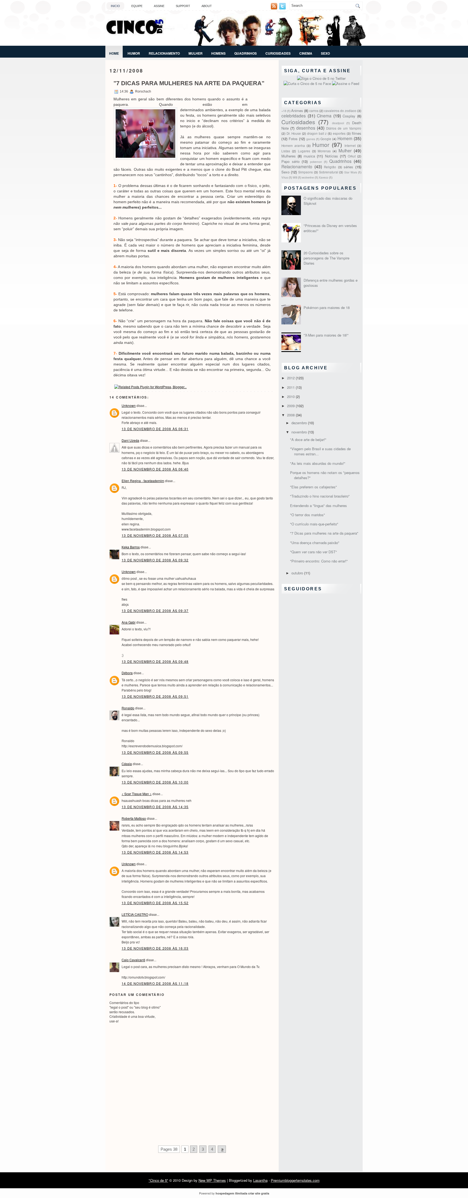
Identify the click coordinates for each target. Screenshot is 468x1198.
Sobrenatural (328, 172)
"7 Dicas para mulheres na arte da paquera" (188, 83)
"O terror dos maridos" (307, 514)
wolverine (308, 177)
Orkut (352, 156)
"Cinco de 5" (158, 1180)
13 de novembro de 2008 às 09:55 (155, 752)
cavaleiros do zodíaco (340, 110)
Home (114, 53)
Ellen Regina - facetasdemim (143, 480)
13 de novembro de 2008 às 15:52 (155, 902)
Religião (330, 167)
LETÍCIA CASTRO (135, 914)
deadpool (338, 123)
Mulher (195, 53)
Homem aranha (293, 145)
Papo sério (290, 161)
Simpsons (305, 172)
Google (325, 139)
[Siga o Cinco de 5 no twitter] (321, 78)
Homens (218, 53)
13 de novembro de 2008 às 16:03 (155, 948)
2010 (291, 396)
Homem (344, 138)
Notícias (331, 156)
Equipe (136, 6)
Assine (159, 6)
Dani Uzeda (130, 440)
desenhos (305, 128)
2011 (291, 387)
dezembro (299, 422)
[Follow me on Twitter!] (283, 8)
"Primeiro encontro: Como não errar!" (319, 561)
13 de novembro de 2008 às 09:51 (155, 696)
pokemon (316, 162)
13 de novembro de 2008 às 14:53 (155, 852)
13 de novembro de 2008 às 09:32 (155, 560)
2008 (291, 414)
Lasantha (260, 1180)
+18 (283, 111)
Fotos (293, 138)
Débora (127, 672)
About (207, 6)
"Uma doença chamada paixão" (314, 542)
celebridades (293, 116)
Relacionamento (164, 53)
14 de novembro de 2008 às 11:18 (155, 983)
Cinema (305, 53)
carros (313, 110)
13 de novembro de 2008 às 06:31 (155, 428)
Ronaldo (128, 708)
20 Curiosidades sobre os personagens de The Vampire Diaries (326, 258)
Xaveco (323, 177)
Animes (297, 110)
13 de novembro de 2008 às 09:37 (155, 610)
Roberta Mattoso (134, 818)
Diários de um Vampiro (343, 128)
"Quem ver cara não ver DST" (313, 551)
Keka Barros (131, 547)
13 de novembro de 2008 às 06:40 (155, 469)
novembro (299, 432)
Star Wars (350, 172)
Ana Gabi (128, 622)
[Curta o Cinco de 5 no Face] (308, 83)
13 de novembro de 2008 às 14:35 (155, 806)
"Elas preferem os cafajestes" (313, 486)
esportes (339, 133)
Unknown (129, 405)
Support (183, 6)
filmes (356, 133)
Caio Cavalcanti (133, 959)
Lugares (304, 151)
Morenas (324, 151)
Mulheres (288, 156)
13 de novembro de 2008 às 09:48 (155, 661)
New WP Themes (212, 1180)
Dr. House (294, 133)
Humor (134, 53)
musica (309, 156)
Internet (350, 145)
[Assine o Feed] (345, 83)
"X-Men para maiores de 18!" (326, 335)
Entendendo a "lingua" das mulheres (318, 505)
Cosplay (349, 116)
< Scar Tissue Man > (137, 793)
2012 (291, 377)
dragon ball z (317, 133)
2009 (291, 405)
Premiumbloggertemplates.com (295, 1180)
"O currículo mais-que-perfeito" (314, 523)
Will (295, 177)
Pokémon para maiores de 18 (327, 307)
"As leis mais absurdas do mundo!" (317, 463)
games (310, 139)
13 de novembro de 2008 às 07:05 (155, 535)
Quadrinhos (245, 53)
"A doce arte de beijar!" (308, 439)
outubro (297, 572)
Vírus (284, 177)
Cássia (127, 763)
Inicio (115, 6)
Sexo (325, 53)
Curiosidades (278, 53)
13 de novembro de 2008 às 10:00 (155, 782)
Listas (285, 151)
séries (348, 166)
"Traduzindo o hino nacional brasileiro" (320, 496)
